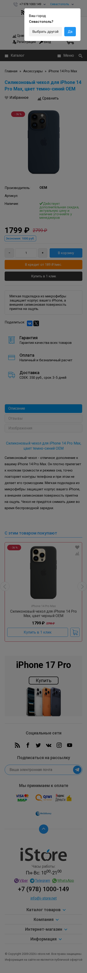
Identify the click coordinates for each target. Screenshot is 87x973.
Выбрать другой (45, 32)
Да (70, 32)
